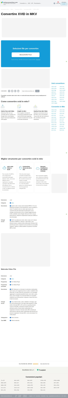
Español (62, 375)
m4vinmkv (62, 109)
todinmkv (62, 130)
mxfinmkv (62, 113)
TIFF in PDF (29, 390)
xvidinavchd (62, 90)
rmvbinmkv (54, 126)
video (12, 203)
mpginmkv (53, 128)
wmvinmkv (53, 119)
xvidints (53, 95)
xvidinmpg (53, 101)
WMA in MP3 (3, 382)
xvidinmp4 (62, 88)
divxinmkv (53, 120)
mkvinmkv (53, 111)
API (32, 3)
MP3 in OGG (29, 382)
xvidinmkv (53, 93)
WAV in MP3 (16, 380)
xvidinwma (53, 88)
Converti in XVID (18, 9)
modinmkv (53, 124)
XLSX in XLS (16, 387)
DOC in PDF (43, 387)
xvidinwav (62, 86)
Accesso (64, 2)
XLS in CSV (3, 387)
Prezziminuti (37, 3)
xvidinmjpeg (54, 103)
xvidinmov (62, 93)
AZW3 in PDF (30, 385)
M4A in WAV (43, 382)
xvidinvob (62, 95)
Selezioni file (25, 55)
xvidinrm (62, 99)
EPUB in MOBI (57, 380)
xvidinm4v (62, 92)
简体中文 (62, 387)
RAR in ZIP (16, 382)
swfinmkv (53, 115)
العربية (62, 374)
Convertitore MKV (27, 9)
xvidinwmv (53, 97)
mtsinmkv (53, 113)
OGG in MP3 (16, 385)
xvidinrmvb (54, 99)
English (62, 371)
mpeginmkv (62, 128)
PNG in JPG (43, 385)
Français (62, 378)
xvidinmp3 (53, 86)
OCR (29, 3)
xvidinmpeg (62, 101)
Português (63, 383)
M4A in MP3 (29, 380)
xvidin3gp (53, 90)
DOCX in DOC (30, 387)
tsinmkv (61, 115)
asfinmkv (62, 119)
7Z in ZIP (3, 380)
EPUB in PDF (43, 380)
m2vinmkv (62, 122)
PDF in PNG (16, 390)
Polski (62, 390)
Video (12, 9)
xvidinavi (53, 92)
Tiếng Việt (62, 382)
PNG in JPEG (56, 385)
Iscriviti (64, 4)
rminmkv (62, 126)
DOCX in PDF (56, 387)
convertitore (57, 83)
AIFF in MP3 (56, 382)
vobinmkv (53, 117)
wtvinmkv (53, 130)
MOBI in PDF (3, 385)
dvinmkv (62, 120)
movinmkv (62, 111)
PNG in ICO (43, 390)
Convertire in (23, 3)
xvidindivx (62, 97)
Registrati (38, 59)
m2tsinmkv (54, 109)
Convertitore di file (5, 9)
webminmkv (62, 117)
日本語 (62, 379)
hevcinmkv (53, 122)
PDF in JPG (3, 390)
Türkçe (62, 386)
